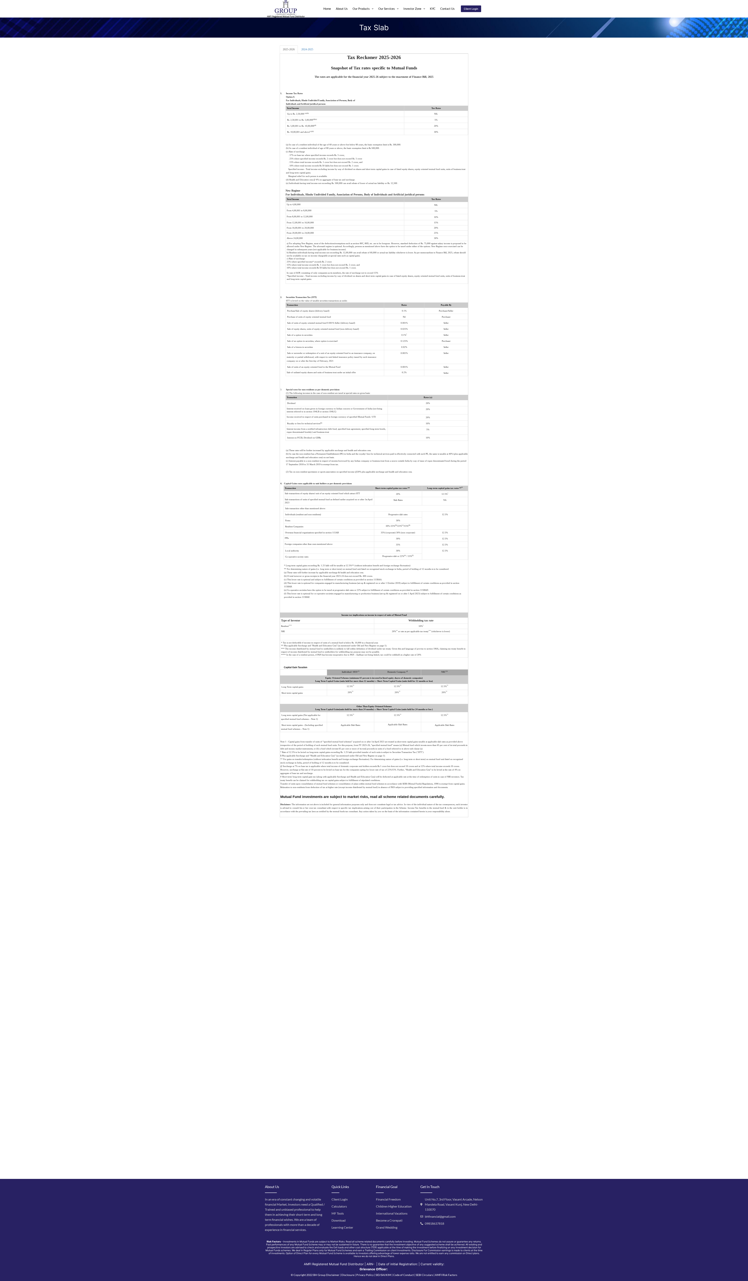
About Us (342, 8)
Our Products (361, 8)
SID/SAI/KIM (383, 1275)
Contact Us (447, 8)
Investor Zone (412, 8)
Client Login (471, 8)
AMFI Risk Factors (446, 1275)
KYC (432, 8)
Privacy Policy (365, 1275)
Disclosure (347, 1275)
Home (327, 8)
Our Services (386, 8)
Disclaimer (332, 1275)
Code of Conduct (403, 1275)
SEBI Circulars (424, 1275)
